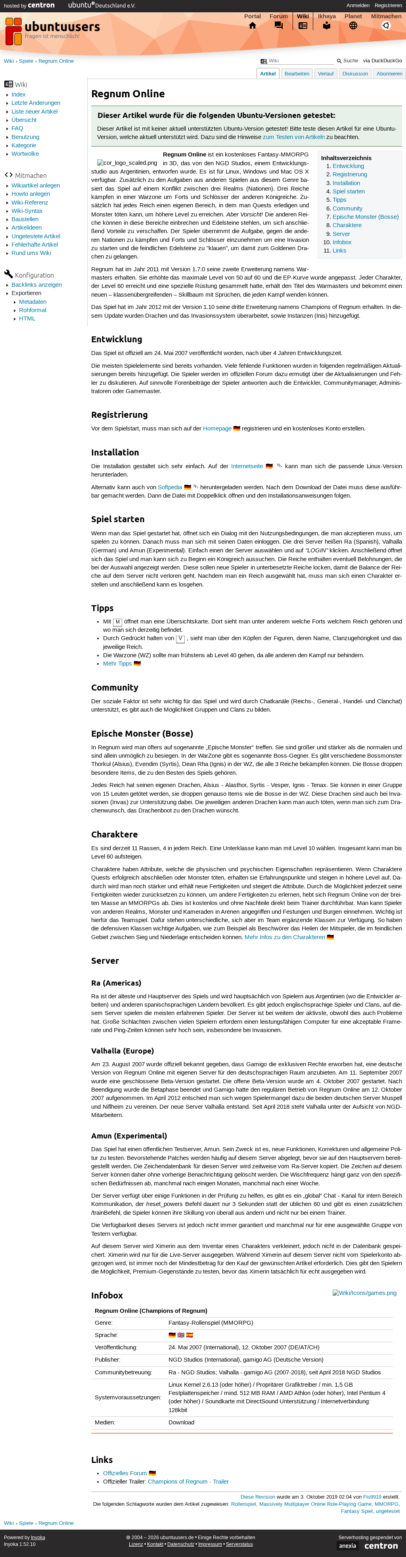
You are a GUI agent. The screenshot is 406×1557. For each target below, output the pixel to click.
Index (18, 94)
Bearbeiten (297, 74)
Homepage (217, 428)
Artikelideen (26, 228)
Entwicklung (348, 166)
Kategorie (23, 145)
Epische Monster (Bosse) (366, 217)
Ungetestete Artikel (35, 236)
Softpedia (170, 487)
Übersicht (23, 120)
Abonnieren (389, 74)
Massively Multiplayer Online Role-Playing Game (315, 1504)
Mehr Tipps (117, 664)
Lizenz (136, 1544)
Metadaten (32, 302)
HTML (27, 318)
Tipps (340, 200)
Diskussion (355, 74)
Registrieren (388, 5)
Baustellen (24, 219)
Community (348, 208)
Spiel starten (349, 191)
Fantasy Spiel (357, 1512)
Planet (353, 16)
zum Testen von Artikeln (294, 137)
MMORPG (386, 1504)
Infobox (342, 242)
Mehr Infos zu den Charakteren (285, 937)
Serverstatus (239, 1544)
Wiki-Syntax (27, 211)
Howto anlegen (30, 194)
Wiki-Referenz (29, 202)
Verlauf (326, 74)
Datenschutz (180, 1544)
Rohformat (32, 310)
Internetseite (247, 466)
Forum (279, 16)
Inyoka (38, 1538)
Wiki (303, 16)
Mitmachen (386, 16)
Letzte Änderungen (35, 103)
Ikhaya (327, 16)
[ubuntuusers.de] (53, 34)
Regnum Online (56, 61)
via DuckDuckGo (382, 61)
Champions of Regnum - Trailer (188, 1482)
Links (340, 251)
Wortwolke (25, 154)
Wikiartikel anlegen (35, 185)
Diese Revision (258, 1497)
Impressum (210, 1544)
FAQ (17, 128)
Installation (346, 183)
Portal (252, 16)
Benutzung (25, 137)
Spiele (26, 61)
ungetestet (388, 1512)
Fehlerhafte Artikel (34, 245)
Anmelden (358, 5)
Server (341, 234)
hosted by (16, 6)
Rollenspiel (243, 1504)
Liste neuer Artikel (34, 112)
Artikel (268, 73)
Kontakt (155, 1544)
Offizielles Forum (125, 1473)
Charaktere (347, 225)
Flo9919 (372, 1497)
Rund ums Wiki (31, 253)
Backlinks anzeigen (36, 285)
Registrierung (350, 174)
